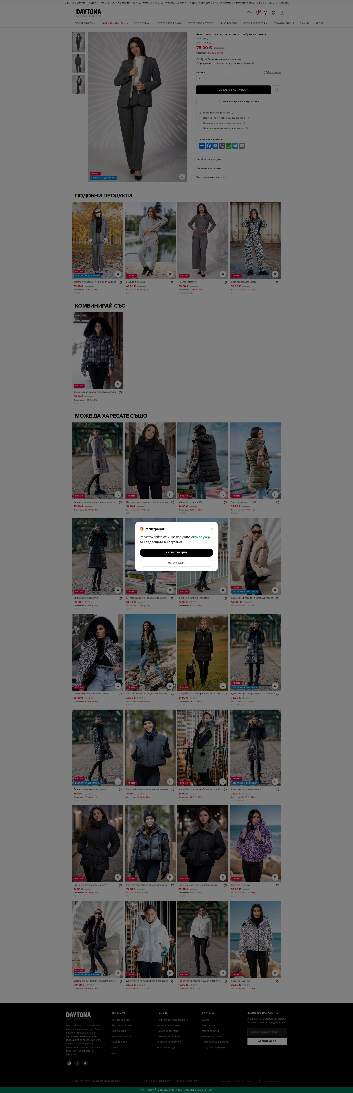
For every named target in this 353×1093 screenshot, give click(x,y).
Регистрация (176, 552)
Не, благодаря (176, 563)
